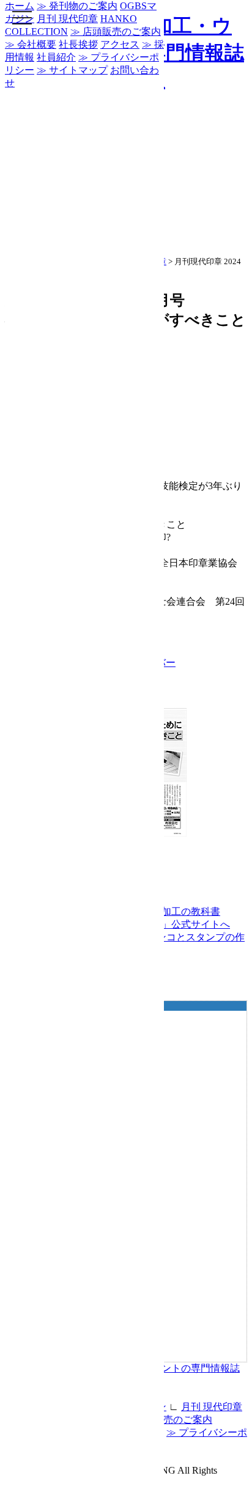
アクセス (119, 44)
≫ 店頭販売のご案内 (167, 1419)
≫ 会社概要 (30, 44)
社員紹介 (56, 57)
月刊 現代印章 (211, 1407)
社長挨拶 (78, 44)
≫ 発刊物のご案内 (77, 6)
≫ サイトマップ (72, 70)
